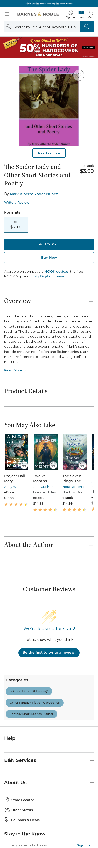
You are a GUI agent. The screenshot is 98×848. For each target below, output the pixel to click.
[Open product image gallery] (49, 106)
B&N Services (20, 760)
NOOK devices (56, 271)
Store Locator (22, 800)
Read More (13, 370)
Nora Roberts (73, 487)
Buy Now (49, 257)
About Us (15, 782)
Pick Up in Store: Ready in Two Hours (49, 3)
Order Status (22, 810)
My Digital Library (49, 276)
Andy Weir (12, 487)
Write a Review (16, 202)
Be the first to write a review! (49, 652)
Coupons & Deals (25, 820)
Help (9, 738)
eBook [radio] (16, 224)
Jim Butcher (43, 487)
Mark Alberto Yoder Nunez (34, 194)
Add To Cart (49, 244)
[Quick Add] (24, 465)
